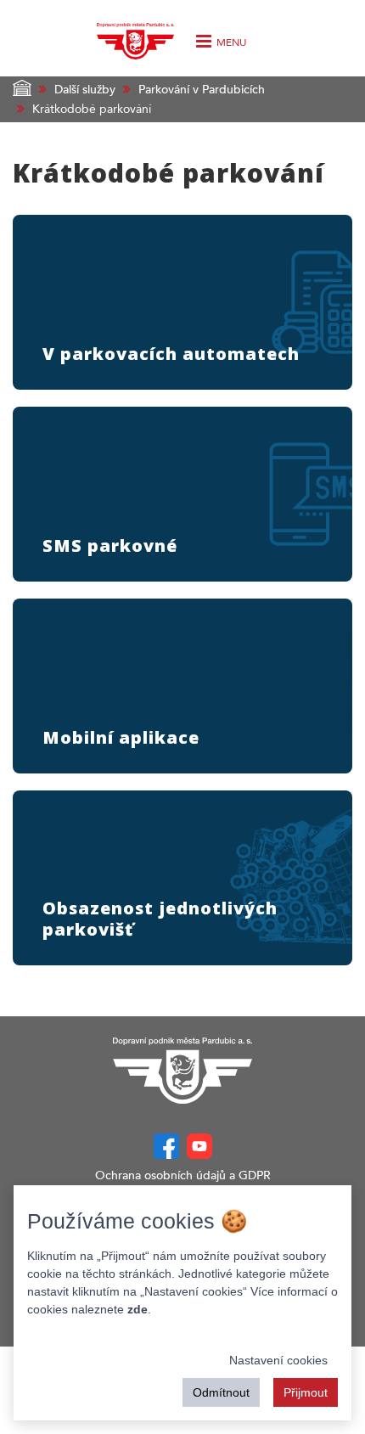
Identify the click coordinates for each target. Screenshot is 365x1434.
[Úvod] (135, 37)
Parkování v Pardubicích (201, 90)
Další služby (84, 90)
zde (137, 1309)
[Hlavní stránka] (182, 1071)
